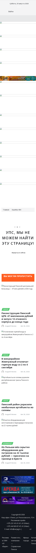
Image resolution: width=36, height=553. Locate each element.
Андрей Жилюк (10, 326)
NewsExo (25, 529)
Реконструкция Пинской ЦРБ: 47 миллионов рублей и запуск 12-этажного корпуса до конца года (17, 317)
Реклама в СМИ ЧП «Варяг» (5, 542)
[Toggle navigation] (4, 202)
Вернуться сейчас (19, 253)
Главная (6, 210)
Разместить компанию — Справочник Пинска (16, 543)
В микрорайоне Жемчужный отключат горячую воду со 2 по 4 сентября (15, 363)
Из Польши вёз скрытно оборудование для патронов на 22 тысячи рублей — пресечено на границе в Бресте (16, 453)
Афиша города (26, 539)
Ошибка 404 (16, 210)
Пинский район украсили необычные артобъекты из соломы (17, 407)
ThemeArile (18, 532)
